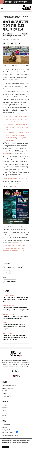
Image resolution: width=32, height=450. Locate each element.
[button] (4, 43)
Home (4, 16)
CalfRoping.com (6, 396)
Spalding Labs (5, 413)
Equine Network (6, 424)
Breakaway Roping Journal (9, 385)
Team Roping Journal (7, 388)
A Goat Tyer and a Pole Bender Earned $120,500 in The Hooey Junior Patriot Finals (16, 119)
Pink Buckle (5, 405)
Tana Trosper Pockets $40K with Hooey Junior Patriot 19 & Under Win (17, 127)
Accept (5, 447)
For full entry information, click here (15, 178)
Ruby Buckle (5, 407)
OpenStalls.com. (20, 186)
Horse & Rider (5, 391)
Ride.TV (4, 410)
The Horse (4, 393)
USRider (4, 415)
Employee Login (6, 430)
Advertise (4, 427)
